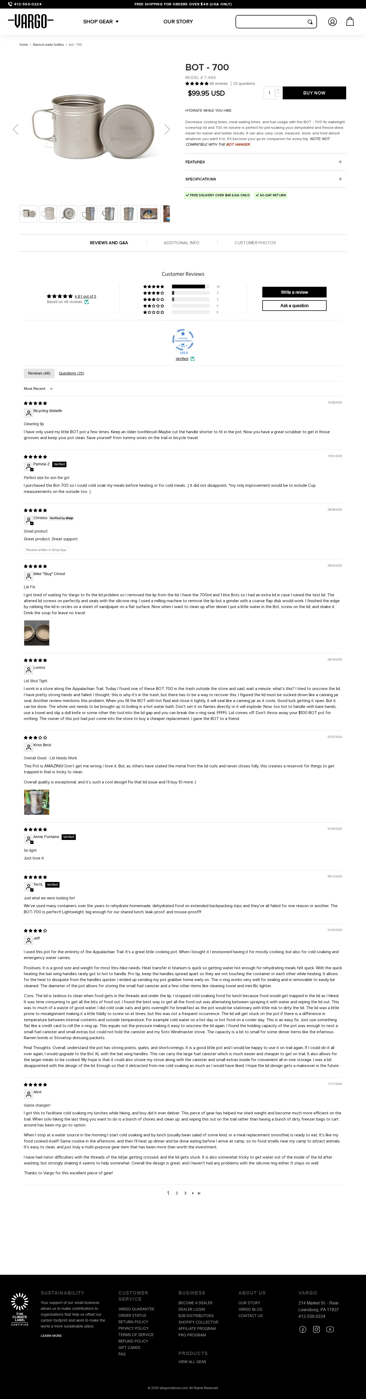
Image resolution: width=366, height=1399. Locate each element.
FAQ (122, 1354)
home (24, 45)
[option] (95, 129)
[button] (98, 22)
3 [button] (185, 1193)
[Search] (310, 22)
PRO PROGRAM (192, 1335)
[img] (35, 403)
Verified (182, 359)
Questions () (71, 373)
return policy (133, 1322)
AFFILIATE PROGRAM (197, 1328)
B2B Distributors (196, 1315)
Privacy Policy (133, 1328)
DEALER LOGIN (191, 1309)
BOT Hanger (238, 144)
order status (132, 1315)
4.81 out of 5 (85, 296)
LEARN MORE (51, 1336)
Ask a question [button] (295, 305)
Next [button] (167, 129)
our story (249, 1302)
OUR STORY (178, 21)
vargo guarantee (136, 1309)
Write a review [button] (294, 292)
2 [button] (177, 1193)
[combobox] (276, 21)
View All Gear (192, 1362)
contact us (250, 1315)
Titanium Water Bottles (48, 45)
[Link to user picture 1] (37, 633)
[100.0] (183, 339)
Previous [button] (15, 129)
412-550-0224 (28, 4)
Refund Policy (133, 1341)
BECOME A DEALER (195, 1302)
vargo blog (250, 1309)
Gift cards (129, 1347)
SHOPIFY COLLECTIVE (198, 1322)
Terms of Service (136, 1335)
